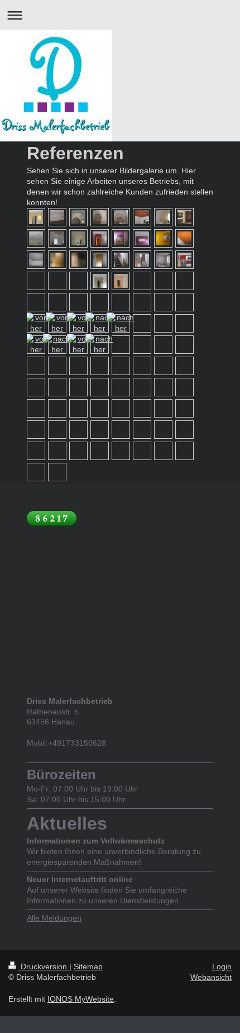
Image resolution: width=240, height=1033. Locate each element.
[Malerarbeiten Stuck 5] (163, 217)
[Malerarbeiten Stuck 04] (142, 217)
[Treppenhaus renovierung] (36, 344)
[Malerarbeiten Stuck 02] (100, 217)
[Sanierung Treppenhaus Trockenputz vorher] (121, 260)
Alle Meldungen (54, 917)
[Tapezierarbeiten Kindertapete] (57, 217)
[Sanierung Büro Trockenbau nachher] (121, 281)
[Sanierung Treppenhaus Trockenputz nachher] (142, 260)
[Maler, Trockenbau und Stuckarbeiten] (36, 323)
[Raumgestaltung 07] (184, 238)
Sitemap (88, 966)
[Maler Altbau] (78, 238)
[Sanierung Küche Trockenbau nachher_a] (184, 260)
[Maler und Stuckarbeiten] (78, 344)
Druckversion (43, 966)
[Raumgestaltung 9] (57, 260)
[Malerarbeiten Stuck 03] (121, 217)
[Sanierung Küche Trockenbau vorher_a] (163, 260)
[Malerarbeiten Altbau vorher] (36, 238)
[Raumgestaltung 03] (121, 238)
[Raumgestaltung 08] (36, 260)
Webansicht (211, 977)
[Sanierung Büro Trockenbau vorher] (100, 281)
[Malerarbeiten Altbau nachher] (57, 238)
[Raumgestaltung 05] (163, 238)
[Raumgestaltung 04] (142, 238)
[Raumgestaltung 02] (100, 238)
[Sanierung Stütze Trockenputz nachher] (100, 260)
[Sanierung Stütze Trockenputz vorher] (78, 260)
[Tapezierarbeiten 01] (36, 217)
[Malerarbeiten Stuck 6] (184, 217)
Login (222, 966)
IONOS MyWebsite (80, 998)
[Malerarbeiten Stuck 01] (78, 217)
